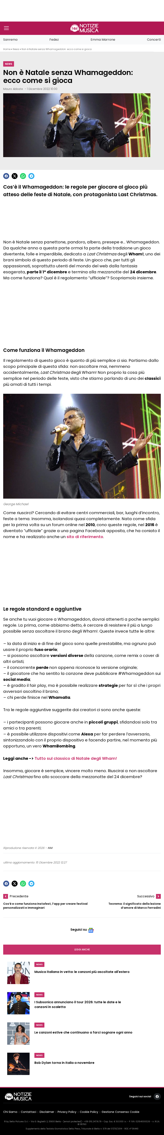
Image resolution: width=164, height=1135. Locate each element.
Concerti (154, 39)
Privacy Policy (67, 1112)
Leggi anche (82, 949)
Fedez (54, 39)
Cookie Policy (89, 1112)
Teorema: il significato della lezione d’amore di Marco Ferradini (134, 906)
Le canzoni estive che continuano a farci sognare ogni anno (83, 1032)
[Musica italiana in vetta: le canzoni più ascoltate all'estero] (18, 974)
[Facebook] (6, 176)
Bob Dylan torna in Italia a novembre (64, 1063)
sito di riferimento (85, 536)
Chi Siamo (10, 1112)
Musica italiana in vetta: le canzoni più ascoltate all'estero (82, 972)
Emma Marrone (103, 39)
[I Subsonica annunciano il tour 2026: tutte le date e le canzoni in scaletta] (18, 1005)
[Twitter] (15, 176)
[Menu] (6, 28)
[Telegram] (31, 176)
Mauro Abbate (13, 89)
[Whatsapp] (23, 176)
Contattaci (28, 1112)
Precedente (19, 896)
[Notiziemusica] (84, 28)
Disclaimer (47, 1112)
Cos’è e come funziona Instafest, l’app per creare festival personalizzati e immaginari (45, 906)
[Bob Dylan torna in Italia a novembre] (18, 1065)
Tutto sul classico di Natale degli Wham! (76, 758)
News (16, 49)
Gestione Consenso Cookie (120, 1112)
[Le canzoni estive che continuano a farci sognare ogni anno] (18, 1035)
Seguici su (78, 929)
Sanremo (10, 39)
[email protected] (72, 1121)
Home (6, 49)
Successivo (145, 896)
